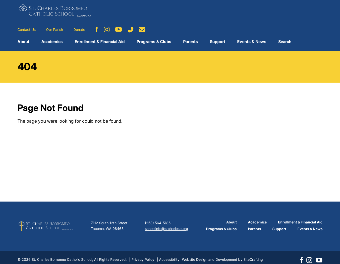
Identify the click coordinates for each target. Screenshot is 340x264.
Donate (79, 29)
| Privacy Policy (141, 259)
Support (217, 41)
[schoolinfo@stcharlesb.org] (142, 29)
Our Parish (54, 29)
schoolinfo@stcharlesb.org (166, 228)
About (23, 41)
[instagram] (107, 29)
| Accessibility (168, 259)
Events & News (251, 41)
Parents (190, 41)
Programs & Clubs (154, 41)
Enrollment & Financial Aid (100, 41)
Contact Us (26, 29)
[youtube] (118, 29)
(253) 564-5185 (157, 223)
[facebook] (97, 29)
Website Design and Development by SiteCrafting (222, 259)
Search (284, 41)
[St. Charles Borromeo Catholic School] (54, 11)
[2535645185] (130, 30)
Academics (52, 41)
